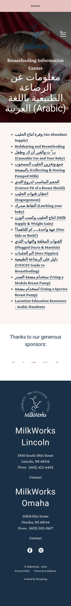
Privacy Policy (22, 571)
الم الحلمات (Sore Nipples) (36, 253)
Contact (35, 477)
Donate (35, 6)
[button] (63, 34)
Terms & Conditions (45, 571)
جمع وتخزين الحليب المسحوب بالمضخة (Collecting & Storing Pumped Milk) (40, 170)
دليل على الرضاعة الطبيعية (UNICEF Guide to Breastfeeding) (36, 265)
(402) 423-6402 (41, 467)
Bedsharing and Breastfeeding (40, 146)
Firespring (41, 579)
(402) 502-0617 (41, 528)
